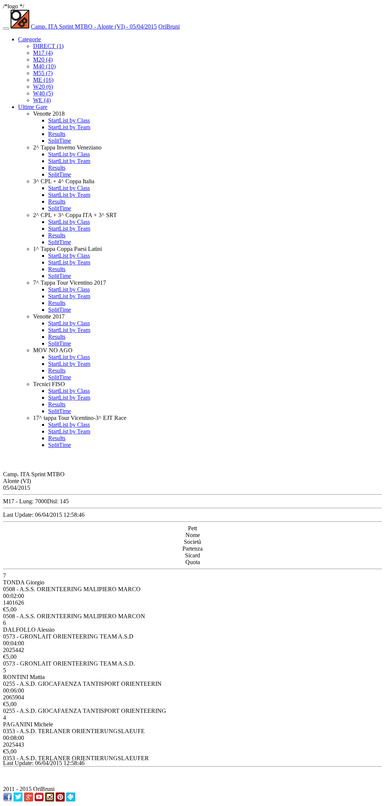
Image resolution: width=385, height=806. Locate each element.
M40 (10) (44, 66)
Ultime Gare (32, 107)
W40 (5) (43, 93)
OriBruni (169, 26)
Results (56, 134)
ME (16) (43, 80)
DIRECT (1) (48, 46)
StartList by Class (69, 120)
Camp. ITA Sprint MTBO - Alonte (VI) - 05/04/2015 (94, 26)
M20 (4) (43, 59)
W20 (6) (43, 86)
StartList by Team (69, 127)
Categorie (29, 39)
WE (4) (42, 100)
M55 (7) (43, 73)
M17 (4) (43, 53)
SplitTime (59, 140)
